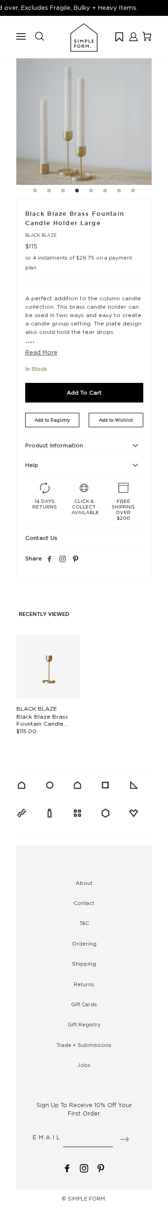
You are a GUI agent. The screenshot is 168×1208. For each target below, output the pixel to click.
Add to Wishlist (116, 420)
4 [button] (77, 192)
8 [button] (133, 192)
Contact (84, 903)
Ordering (84, 943)
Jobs (84, 1065)
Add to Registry (52, 420)
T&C (84, 923)
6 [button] (105, 192)
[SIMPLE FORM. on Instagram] (62, 559)
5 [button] (91, 192)
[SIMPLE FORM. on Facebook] (67, 1167)
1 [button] (35, 192)
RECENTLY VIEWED (44, 614)
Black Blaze (40, 235)
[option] (84, 117)
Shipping (84, 964)
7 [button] (119, 192)
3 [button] (63, 192)
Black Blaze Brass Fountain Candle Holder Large (42, 723)
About (84, 883)
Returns (84, 984)
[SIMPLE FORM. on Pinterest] (101, 1167)
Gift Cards (84, 1004)
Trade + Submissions (84, 1045)
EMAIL (47, 1137)
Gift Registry (84, 1024)
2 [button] (49, 192)
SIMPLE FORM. (87, 1198)
